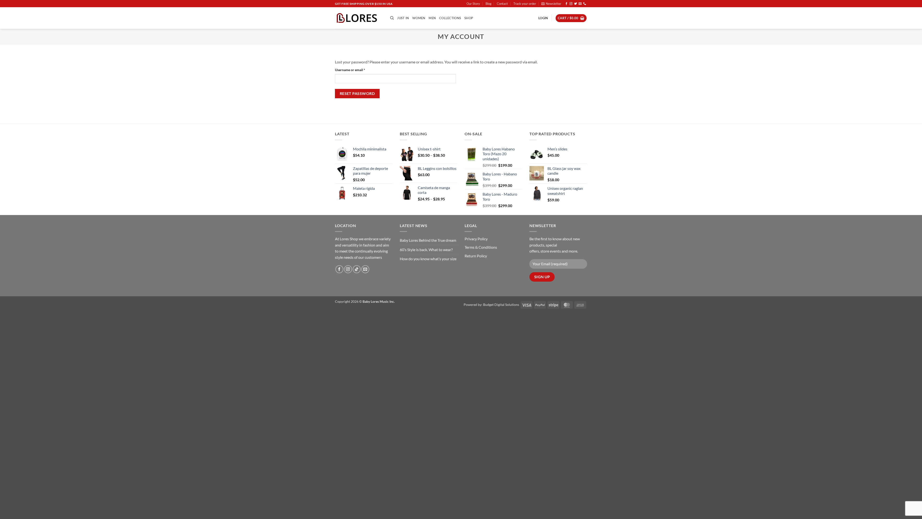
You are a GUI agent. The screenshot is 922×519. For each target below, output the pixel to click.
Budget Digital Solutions (501, 305)
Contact (502, 4)
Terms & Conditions (481, 247)
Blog (488, 4)
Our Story (473, 4)
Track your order (524, 4)
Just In (403, 18)
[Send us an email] (580, 4)
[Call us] (584, 4)
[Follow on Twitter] (575, 4)
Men (432, 18)
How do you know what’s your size (428, 258)
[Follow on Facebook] (566, 4)
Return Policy (476, 255)
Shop (468, 18)
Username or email (357, 70)
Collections (450, 18)
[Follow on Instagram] (571, 4)
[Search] (392, 18)
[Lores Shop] (359, 18)
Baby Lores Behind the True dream (428, 240)
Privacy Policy (476, 238)
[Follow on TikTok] (357, 269)
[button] (551, 3)
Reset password (357, 93)
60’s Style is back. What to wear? (426, 249)
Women (418, 18)
